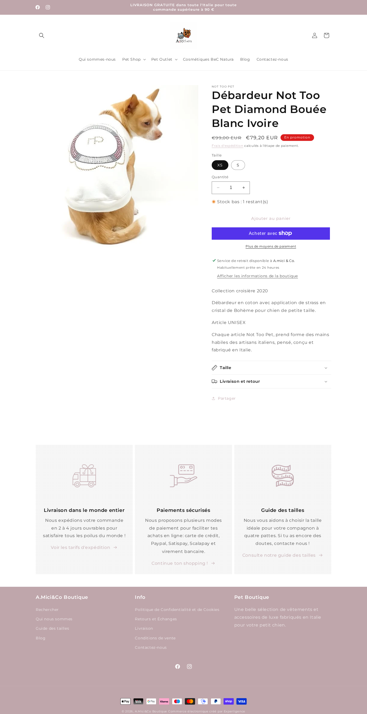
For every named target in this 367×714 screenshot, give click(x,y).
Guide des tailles (52, 628)
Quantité (220, 177)
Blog (40, 638)
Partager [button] (227, 398)
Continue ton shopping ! (180, 563)
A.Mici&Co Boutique (151, 711)
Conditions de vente (155, 638)
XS (220, 165)
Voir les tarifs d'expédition (80, 547)
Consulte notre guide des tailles (279, 555)
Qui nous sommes (54, 619)
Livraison (144, 628)
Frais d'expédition (227, 146)
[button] (42, 35)
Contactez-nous (151, 647)
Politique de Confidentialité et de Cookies (177, 609)
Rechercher (47, 609)
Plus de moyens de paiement (271, 246)
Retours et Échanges (156, 619)
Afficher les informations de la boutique (257, 275)
